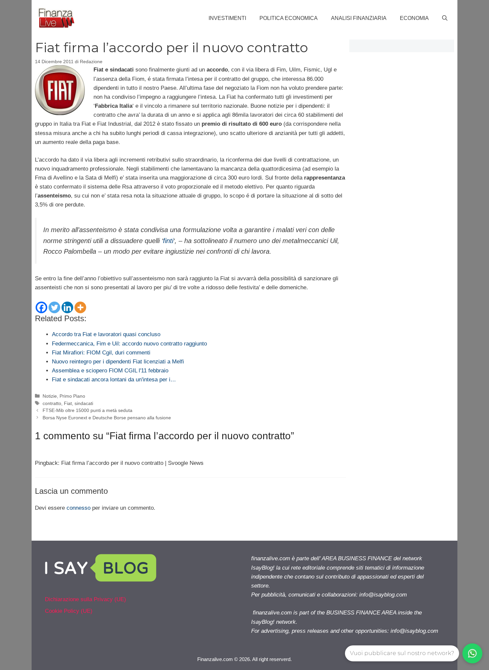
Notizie (50, 396)
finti (168, 240)
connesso (78, 508)
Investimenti (227, 18)
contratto (52, 403)
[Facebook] (41, 307)
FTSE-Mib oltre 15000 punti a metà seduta (87, 410)
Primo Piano (72, 396)
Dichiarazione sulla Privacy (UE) (85, 599)
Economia (414, 18)
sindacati (84, 403)
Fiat (68, 403)
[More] (80, 307)
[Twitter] (54, 307)
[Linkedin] (67, 307)
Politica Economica (288, 18)
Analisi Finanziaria (359, 18)
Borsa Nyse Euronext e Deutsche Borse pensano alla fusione (107, 417)
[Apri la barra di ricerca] (444, 18)
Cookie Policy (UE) (68, 611)
